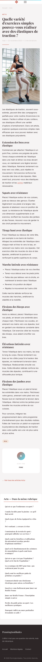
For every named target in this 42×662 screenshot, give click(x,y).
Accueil (4, 8)
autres (20, 183)
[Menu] (25, 2)
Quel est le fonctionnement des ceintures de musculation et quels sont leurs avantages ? (21, 551)
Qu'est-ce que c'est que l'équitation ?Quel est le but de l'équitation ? (19, 559)
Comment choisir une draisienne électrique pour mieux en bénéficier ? (19, 582)
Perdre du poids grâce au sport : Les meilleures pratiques (19, 604)
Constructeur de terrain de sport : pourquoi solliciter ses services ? (18, 532)
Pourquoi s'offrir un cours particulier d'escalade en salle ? (19, 611)
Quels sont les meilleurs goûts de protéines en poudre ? (18, 574)
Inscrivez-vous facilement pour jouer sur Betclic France (21, 589)
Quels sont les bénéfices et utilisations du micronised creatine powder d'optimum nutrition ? (20, 541)
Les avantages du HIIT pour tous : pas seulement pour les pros (19, 567)
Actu (10, 8)
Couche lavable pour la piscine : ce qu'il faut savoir (20, 513)
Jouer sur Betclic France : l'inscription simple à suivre (19, 596)
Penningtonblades (12, 632)
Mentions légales (16, 649)
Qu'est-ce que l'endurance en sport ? (19, 506)
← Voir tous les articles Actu (13, 480)
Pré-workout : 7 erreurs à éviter (17, 526)
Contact (28, 649)
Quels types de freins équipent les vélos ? (20, 520)
